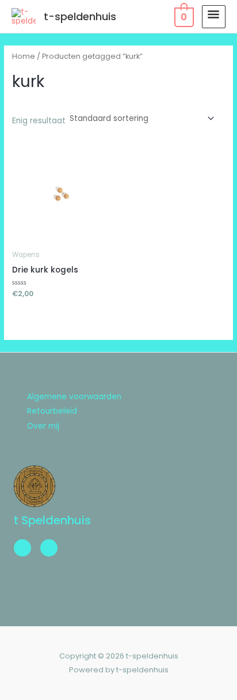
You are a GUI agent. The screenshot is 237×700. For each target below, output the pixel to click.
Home (23, 56)
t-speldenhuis (80, 16)
